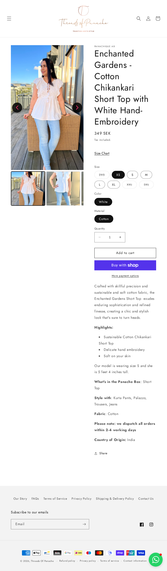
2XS (104, 175)
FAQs (35, 498)
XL (113, 184)
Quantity (99, 228)
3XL (149, 185)
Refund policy (67, 560)
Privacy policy (88, 560)
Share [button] (103, 453)
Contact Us (146, 498)
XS (118, 175)
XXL (132, 185)
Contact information (135, 560)
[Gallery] (47, 126)
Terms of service (109, 560)
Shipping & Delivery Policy (115, 498)
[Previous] (17, 107)
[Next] (77, 107)
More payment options (125, 276)
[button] (9, 18)
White (103, 202)
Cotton (104, 219)
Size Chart (101, 153)
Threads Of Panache (42, 561)
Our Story (20, 498)
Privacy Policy (81, 498)
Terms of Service (55, 498)
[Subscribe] (84, 524)
